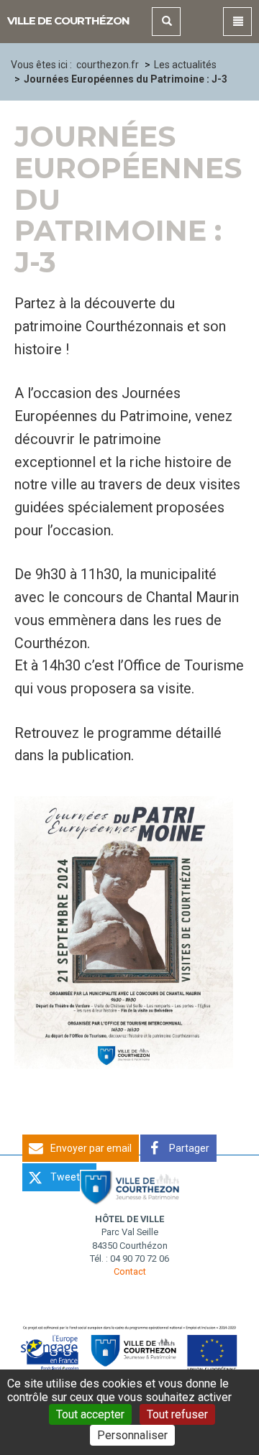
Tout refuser (177, 1414)
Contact (130, 1271)
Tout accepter (90, 1414)
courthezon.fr (107, 64)
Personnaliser (132, 1435)
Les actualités (185, 64)
